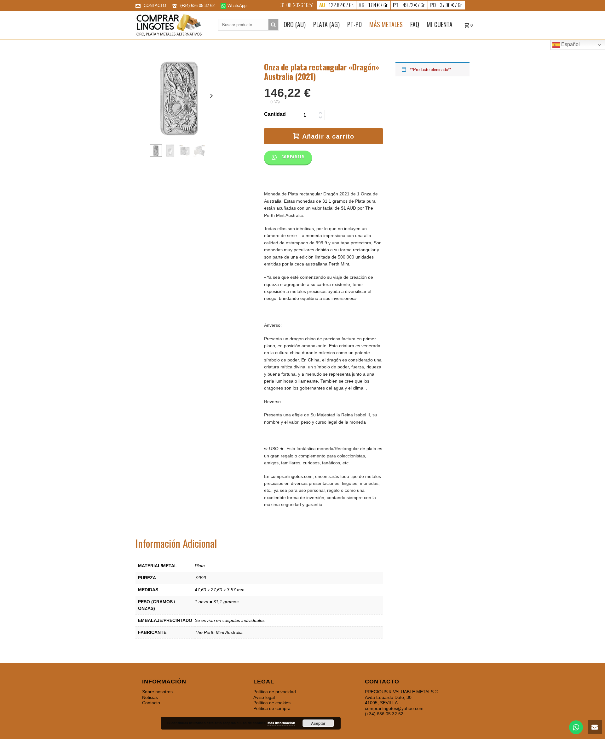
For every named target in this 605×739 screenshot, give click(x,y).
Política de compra (272, 708)
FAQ (414, 24)
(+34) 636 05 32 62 (198, 5)
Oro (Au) (295, 24)
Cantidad (275, 114)
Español (570, 44)
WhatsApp (236, 5)
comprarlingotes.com (292, 476)
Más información (281, 722)
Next (211, 96)
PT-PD (354, 24)
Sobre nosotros (157, 691)
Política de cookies (272, 702)
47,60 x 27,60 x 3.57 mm (220, 589)
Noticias (150, 697)
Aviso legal (264, 697)
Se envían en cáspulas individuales (230, 620)
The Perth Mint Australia (219, 632)
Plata (200, 565)
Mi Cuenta (439, 24)
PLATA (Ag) (326, 24)
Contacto (151, 702)
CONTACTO (155, 5)
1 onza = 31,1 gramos (217, 601)
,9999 (200, 577)
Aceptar (318, 723)
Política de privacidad (274, 691)
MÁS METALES (386, 24)
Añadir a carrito (328, 136)
